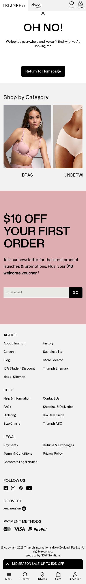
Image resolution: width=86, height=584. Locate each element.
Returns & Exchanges (58, 445)
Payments (11, 445)
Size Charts (12, 423)
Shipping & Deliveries (58, 407)
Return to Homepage (43, 71)
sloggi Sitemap (14, 377)
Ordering (10, 415)
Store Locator (53, 360)
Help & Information (17, 398)
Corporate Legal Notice (20, 462)
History (48, 343)
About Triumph (14, 343)
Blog (7, 360)
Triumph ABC (52, 423)
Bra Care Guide (53, 415)
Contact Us (51, 398)
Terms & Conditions (18, 453)
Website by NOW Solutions (43, 555)
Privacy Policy (53, 453)
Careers (9, 351)
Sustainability (52, 351)
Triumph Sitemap (55, 368)
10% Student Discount (19, 368)
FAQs (7, 407)
